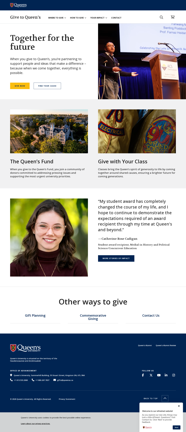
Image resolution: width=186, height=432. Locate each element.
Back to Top (151, 398)
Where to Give (55, 17)
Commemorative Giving (93, 317)
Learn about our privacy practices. (35, 423)
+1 (21, 380)
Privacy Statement (67, 399)
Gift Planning (35, 316)
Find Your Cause (47, 86)
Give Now (20, 86)
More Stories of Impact (116, 258)
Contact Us (150, 316)
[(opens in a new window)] (144, 375)
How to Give (77, 17)
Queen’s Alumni (145, 345)
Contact (116, 17)
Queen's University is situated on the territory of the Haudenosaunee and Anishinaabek (33, 359)
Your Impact (97, 17)
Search (161, 17)
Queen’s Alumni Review (166, 345)
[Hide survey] (178, 406)
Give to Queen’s (25, 17)
